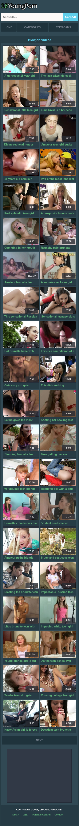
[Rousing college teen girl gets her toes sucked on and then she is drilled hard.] (57, 679)
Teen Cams (63, 27)
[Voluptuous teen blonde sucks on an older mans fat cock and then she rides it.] (21, 472)
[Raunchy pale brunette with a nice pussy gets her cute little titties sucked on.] (57, 231)
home (8, 27)
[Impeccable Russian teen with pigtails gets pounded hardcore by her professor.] (57, 575)
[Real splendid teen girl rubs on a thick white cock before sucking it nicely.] (21, 197)
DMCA (15, 814)
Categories (32, 27)
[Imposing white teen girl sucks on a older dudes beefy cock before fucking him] (57, 610)
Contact (59, 814)
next (39, 740)
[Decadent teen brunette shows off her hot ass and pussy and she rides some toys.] (57, 713)
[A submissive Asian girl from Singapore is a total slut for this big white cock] (57, 265)
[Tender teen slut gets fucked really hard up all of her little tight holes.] (21, 679)
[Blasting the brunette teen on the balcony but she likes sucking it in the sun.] (21, 575)
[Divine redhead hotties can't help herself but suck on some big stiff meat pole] (21, 128)
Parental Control (41, 814)
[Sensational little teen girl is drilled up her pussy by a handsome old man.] (21, 93)
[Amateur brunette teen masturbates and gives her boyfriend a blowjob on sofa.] (21, 265)
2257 (25, 814)
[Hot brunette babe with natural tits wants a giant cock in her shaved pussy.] (21, 334)
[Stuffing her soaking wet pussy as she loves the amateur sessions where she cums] (57, 403)
